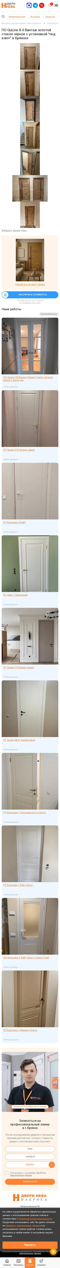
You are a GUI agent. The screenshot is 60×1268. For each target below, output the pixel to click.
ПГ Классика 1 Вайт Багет (18, 885)
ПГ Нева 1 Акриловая (15, 595)
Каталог (30, 1265)
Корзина (41, 1265)
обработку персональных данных (23, 1226)
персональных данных (21, 1175)
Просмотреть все (48, 314)
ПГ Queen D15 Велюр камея (19, 450)
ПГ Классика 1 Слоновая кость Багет (24, 813)
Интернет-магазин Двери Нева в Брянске (22, 23)
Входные (35, 17)
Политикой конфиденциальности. (35, 1219)
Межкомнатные (17, 17)
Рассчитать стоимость (32, 295)
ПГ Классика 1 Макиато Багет (20, 1030)
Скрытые (50, 17)
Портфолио (52, 23)
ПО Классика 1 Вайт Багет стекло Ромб (26, 958)
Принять (30, 1245)
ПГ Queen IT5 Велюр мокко (18, 668)
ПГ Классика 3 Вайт (14, 523)
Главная (7, 1265)
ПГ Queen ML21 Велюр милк (19, 740)
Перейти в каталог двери (30, 285)
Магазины (18, 1265)
